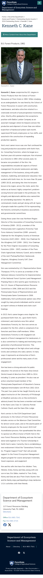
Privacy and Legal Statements (15, 568)
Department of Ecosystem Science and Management (19, 8)
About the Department (15, 17)
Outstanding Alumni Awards (26, 19)
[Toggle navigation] (39, 3)
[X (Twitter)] (10, 525)
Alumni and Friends (8, 19)
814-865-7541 (14, 517)
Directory (16, 547)
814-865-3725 (12, 521)
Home (4, 17)
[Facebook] (5, 525)
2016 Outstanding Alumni (10, 21)
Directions (7, 512)
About (8, 547)
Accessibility (8, 570)
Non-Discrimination (32, 568)
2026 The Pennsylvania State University (27, 570)
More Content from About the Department (20, 35)
